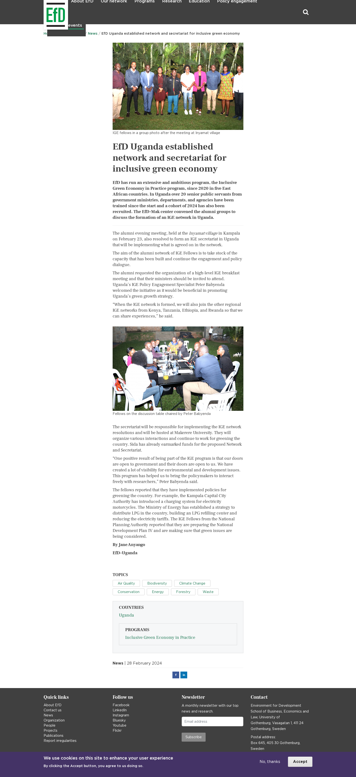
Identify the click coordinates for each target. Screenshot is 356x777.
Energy (158, 592)
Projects (50, 730)
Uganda (126, 615)
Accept (300, 761)
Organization (54, 720)
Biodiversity (157, 583)
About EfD (53, 705)
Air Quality (126, 583)
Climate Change (192, 583)
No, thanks (270, 761)
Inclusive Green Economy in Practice (160, 637)
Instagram (121, 715)
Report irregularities (60, 741)
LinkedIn (120, 710)
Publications (53, 735)
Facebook (121, 705)
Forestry (183, 592)
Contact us (53, 710)
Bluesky (119, 720)
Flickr (117, 730)
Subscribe (194, 737)
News (48, 715)
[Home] (44, 12)
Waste (208, 592)
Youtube (119, 725)
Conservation (128, 592)
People (49, 725)
